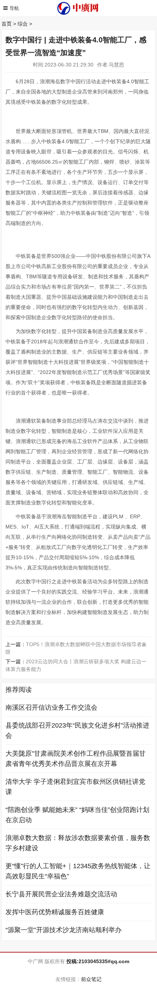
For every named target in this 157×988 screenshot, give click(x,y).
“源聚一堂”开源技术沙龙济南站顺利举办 (63, 930)
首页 (6, 24)
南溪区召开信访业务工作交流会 (51, 707)
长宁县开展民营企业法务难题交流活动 (61, 894)
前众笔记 (91, 979)
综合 (23, 24)
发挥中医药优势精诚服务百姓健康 (54, 912)
